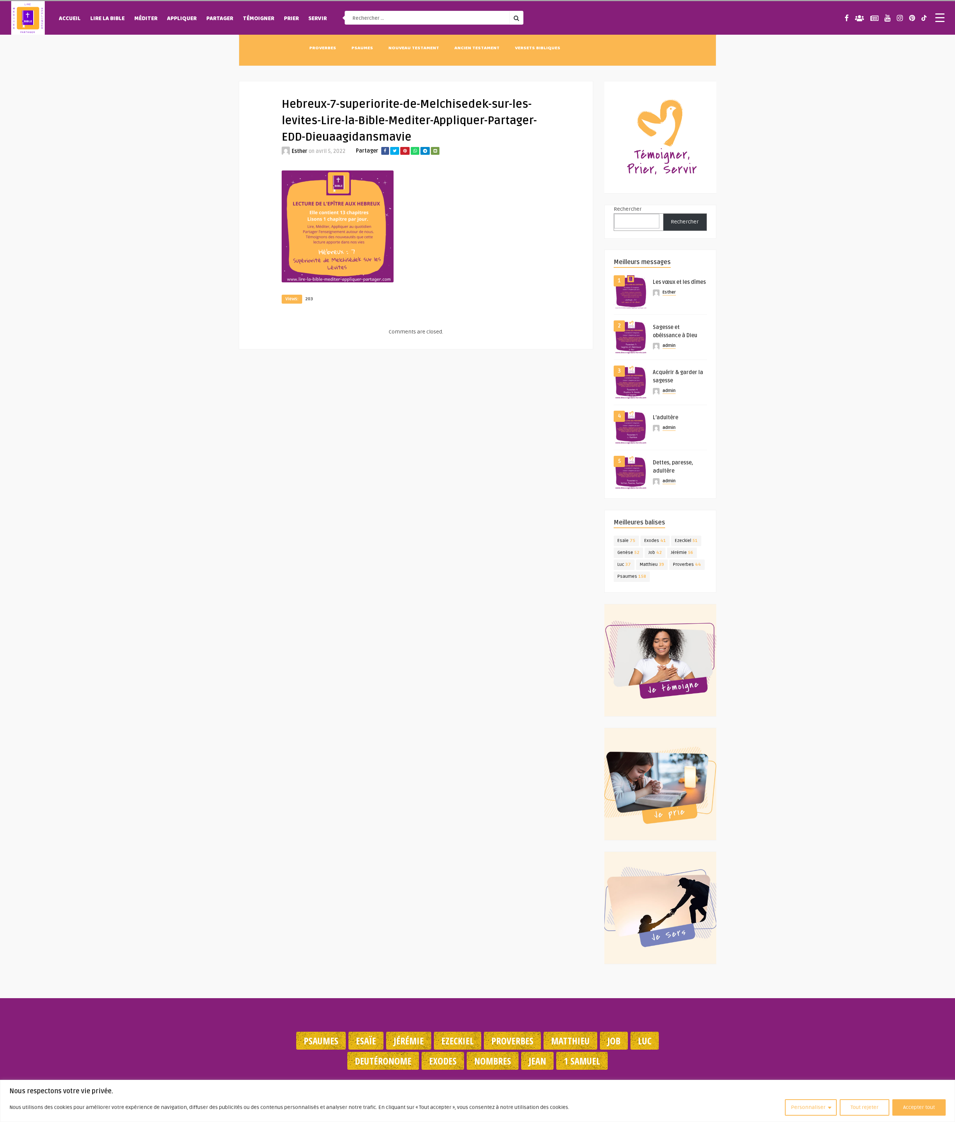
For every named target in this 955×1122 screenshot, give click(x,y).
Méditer (145, 19)
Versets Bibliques (537, 48)
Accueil (70, 19)
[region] (477, 1101)
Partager (219, 19)
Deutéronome (383, 1060)
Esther (299, 151)
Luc (624, 564)
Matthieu (652, 564)
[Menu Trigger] (939, 17)
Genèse (628, 552)
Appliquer (182, 19)
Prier (291, 19)
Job (655, 552)
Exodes (655, 540)
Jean (537, 1060)
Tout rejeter (865, 1107)
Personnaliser (808, 1107)
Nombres (492, 1060)
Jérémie (682, 552)
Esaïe (626, 540)
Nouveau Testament (413, 48)
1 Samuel (582, 1060)
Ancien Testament (477, 48)
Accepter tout (919, 1107)
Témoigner (258, 19)
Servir (318, 19)
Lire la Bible (107, 19)
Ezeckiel (686, 540)
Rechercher (628, 209)
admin (669, 345)
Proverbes (322, 48)
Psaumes (362, 48)
